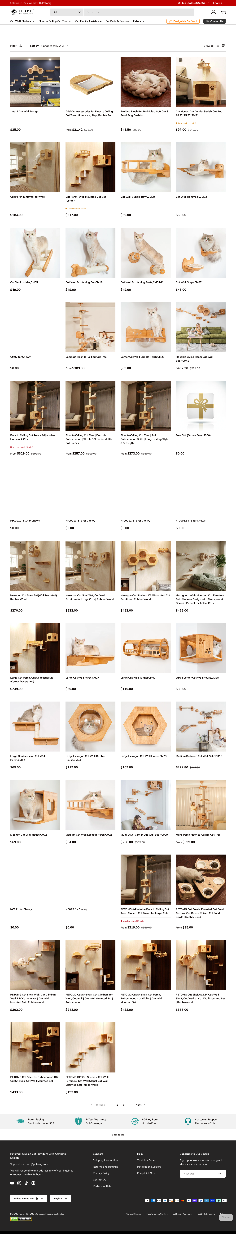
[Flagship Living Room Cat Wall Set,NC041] (201, 327)
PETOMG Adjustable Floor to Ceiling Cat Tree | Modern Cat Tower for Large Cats (145, 911)
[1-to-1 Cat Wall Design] (35, 82)
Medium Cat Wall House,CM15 (28, 834)
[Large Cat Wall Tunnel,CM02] (146, 648)
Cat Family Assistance (88, 21)
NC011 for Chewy (21, 909)
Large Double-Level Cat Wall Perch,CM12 (27, 757)
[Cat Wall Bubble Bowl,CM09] (146, 167)
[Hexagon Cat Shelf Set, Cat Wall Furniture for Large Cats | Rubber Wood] (91, 566)
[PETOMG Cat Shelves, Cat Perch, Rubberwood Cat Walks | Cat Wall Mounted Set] (146, 965)
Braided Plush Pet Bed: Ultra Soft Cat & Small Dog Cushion (144, 113)
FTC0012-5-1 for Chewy (135, 520)
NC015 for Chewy (76, 909)
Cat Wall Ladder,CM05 (24, 282)
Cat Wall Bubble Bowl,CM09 (138, 196)
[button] (223, 11)
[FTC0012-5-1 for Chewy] (146, 491)
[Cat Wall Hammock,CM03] (201, 167)
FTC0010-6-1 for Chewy (80, 520)
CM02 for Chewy (20, 356)
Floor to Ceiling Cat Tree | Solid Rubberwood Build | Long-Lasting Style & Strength (144, 439)
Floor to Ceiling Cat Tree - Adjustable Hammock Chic (32, 437)
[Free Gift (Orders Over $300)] (201, 406)
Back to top (118, 1134)
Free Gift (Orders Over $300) (193, 435)
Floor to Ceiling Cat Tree (53, 21)
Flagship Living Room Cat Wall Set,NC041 (194, 358)
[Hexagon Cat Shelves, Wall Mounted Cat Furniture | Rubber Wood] (146, 566)
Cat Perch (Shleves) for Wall (27, 196)
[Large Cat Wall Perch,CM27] (91, 648)
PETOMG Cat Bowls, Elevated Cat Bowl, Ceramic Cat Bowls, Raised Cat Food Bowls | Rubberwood (200, 913)
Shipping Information (105, 1160)
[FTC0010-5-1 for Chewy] (35, 491)
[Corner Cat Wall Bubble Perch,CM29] (146, 327)
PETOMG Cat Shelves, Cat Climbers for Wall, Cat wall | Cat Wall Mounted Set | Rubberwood (89, 998)
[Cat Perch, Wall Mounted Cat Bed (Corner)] (91, 167)
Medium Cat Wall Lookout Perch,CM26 (89, 834)
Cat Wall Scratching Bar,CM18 (84, 282)
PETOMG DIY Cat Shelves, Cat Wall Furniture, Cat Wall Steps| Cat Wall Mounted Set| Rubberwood (87, 1080)
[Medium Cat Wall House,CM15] (35, 805)
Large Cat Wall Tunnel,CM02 (138, 677)
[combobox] (122, 12)
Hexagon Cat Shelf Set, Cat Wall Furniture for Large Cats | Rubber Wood (90, 597)
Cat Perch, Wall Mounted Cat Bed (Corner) (86, 198)
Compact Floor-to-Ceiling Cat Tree (86, 356)
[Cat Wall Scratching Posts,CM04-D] (146, 253)
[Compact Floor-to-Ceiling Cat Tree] (91, 327)
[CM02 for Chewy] (35, 327)
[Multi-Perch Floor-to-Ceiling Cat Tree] (201, 805)
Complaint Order (147, 1173)
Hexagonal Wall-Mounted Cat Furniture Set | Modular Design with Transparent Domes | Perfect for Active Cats (200, 599)
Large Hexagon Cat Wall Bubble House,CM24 (85, 757)
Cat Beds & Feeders (117, 21)
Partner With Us (102, 1186)
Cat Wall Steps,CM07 (189, 282)
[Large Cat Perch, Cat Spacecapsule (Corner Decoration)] (35, 648)
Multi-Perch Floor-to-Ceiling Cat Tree (198, 834)
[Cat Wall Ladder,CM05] (35, 253)
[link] (97, 1105)
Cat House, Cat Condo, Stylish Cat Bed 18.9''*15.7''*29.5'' (199, 113)
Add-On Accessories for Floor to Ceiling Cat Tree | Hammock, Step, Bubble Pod (89, 113)
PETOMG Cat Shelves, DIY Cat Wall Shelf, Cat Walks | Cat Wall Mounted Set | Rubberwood (200, 998)
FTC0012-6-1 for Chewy (190, 520)
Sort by (34, 45)
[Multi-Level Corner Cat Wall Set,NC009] (146, 805)
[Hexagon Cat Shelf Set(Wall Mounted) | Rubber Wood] (35, 566)
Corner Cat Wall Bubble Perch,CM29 (143, 356)
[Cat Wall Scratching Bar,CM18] (91, 253)
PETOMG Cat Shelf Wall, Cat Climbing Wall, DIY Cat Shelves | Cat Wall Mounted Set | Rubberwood (33, 998)
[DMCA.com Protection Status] (21, 1218)
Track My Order (146, 1160)
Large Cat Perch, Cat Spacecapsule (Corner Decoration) (31, 679)
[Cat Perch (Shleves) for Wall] (35, 167)
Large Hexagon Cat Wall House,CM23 (144, 756)
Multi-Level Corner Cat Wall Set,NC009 (144, 834)
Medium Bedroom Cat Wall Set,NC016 (199, 756)
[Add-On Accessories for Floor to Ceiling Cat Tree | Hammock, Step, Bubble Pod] (91, 82)
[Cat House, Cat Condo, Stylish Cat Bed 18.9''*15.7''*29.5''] (201, 82)
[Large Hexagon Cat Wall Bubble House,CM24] (91, 727)
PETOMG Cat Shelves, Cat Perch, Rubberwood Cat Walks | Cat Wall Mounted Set (141, 998)
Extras (137, 21)
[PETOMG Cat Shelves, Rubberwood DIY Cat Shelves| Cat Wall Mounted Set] (35, 1047)
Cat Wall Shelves (20, 21)
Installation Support (149, 1166)
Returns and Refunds (105, 1166)
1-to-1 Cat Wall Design (24, 111)
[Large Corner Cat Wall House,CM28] (201, 648)
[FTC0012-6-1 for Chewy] (201, 491)
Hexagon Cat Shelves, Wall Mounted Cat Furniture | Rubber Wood (145, 597)
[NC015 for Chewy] (91, 880)
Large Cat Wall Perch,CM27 (82, 677)
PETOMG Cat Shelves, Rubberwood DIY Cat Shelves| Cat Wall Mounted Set (34, 1078)
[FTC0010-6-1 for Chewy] (91, 491)
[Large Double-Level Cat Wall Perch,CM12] (35, 727)
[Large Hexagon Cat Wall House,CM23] (146, 727)
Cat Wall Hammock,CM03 (191, 196)
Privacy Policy (101, 1173)
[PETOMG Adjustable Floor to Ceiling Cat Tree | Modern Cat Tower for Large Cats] (146, 880)
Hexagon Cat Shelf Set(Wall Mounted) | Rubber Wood (34, 597)
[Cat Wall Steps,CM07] (201, 253)
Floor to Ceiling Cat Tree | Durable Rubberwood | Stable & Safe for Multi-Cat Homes (89, 439)
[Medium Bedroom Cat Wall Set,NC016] (201, 727)
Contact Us (99, 1179)
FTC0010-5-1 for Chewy (25, 520)
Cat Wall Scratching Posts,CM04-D (142, 282)
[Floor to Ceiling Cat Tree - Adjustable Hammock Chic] (35, 406)
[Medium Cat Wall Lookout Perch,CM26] (91, 805)
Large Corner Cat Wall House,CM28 (197, 677)
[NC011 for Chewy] (35, 880)
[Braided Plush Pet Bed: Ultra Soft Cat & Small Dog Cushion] (146, 82)
